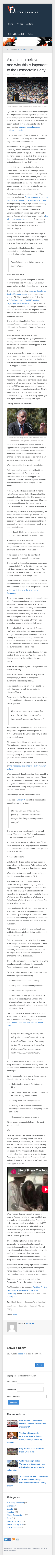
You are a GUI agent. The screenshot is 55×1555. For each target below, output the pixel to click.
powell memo (11, 1306)
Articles (20, 24)
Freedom (10, 1512)
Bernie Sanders (17, 1302)
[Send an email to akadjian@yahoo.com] (17, 1539)
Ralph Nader (23, 1306)
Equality (10, 1509)
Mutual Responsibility (16, 1515)
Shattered (21, 800)
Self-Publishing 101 (16, 34)
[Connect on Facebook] (9, 1539)
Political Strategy (14, 1521)
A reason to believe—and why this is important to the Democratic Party (27, 65)
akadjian (30, 1323)
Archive (30, 24)
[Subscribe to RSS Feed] (13, 1539)
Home (10, 24)
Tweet (14, 1315)
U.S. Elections (13, 1528)
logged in (21, 1354)
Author (30, 34)
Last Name (11, 1389)
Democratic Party (31, 1302)
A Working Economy (15, 1503)
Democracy (28, 49)
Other (9, 1518)
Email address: (14, 1396)
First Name (11, 1381)
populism (42, 1302)
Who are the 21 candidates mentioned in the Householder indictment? (32, 1424)
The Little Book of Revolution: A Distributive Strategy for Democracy (27, 1290)
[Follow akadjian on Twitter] (6, 1539)
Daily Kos (13, 1297)
